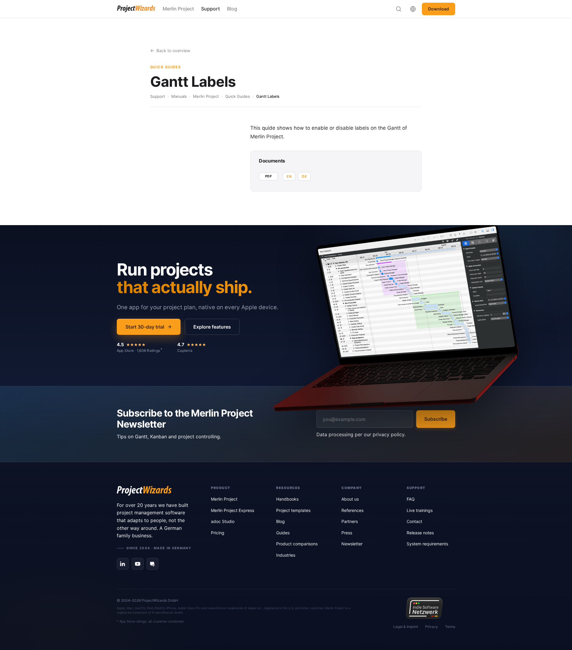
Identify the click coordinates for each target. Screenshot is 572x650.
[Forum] (152, 564)
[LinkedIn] (123, 564)
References (352, 510)
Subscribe (435, 419)
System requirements (427, 543)
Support (210, 9)
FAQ (411, 499)
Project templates (293, 510)
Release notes (420, 532)
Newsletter (352, 543)
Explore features (212, 327)
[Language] (413, 9)
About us (350, 499)
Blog (232, 9)
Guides (283, 532)
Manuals (179, 96)
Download (438, 8)
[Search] (398, 9)
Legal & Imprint (405, 626)
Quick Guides (237, 96)
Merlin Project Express (232, 510)
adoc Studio (222, 521)
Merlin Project (178, 9)
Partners (349, 521)
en (289, 176)
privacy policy (388, 434)
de (304, 176)
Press (346, 532)
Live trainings (420, 510)
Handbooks (287, 499)
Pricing (217, 532)
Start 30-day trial (144, 327)
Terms (450, 626)
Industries (285, 555)
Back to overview (173, 50)
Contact (414, 521)
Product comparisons (297, 543)
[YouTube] (138, 564)
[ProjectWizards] (155, 491)
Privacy (431, 626)
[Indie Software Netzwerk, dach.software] (424, 608)
